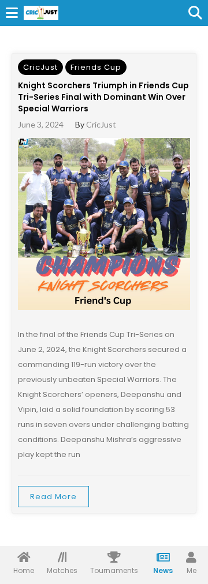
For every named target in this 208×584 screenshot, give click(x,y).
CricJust (40, 67)
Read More (53, 496)
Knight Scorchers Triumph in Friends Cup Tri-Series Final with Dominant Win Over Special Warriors (103, 97)
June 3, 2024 (41, 124)
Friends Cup (95, 67)
